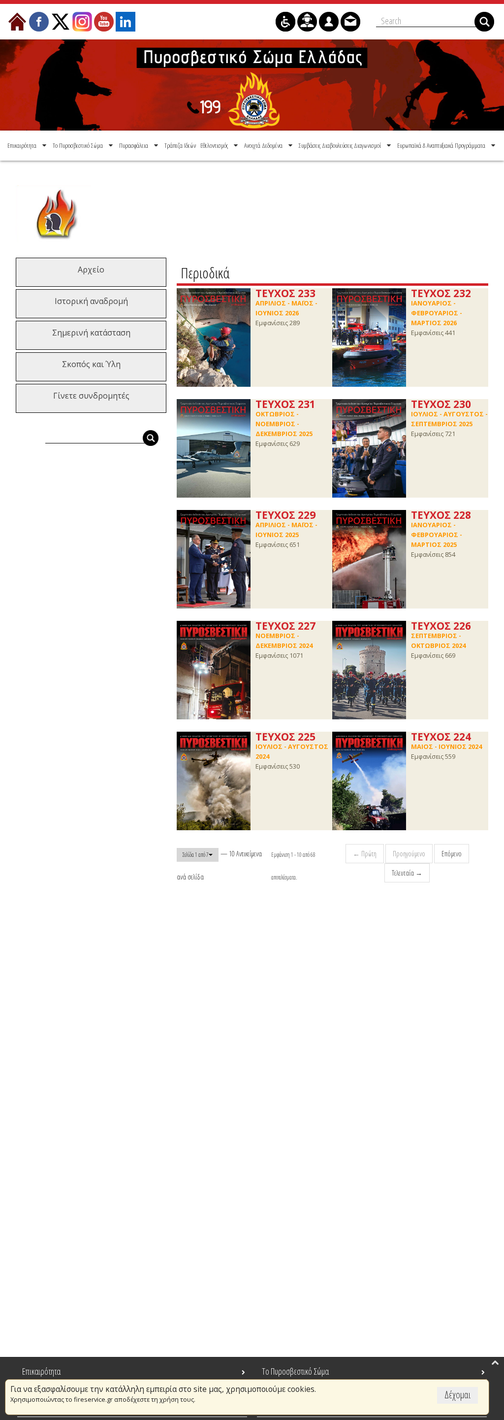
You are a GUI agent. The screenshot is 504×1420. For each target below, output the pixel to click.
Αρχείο (91, 269)
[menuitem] (27, 145)
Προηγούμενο (409, 853)
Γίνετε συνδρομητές (91, 395)
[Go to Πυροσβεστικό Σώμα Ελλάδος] (252, 85)
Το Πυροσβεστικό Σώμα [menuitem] (295, 1371)
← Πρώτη (365, 853)
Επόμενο (451, 853)
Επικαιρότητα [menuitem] (41, 1371)
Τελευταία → (407, 873)
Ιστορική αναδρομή (91, 301)
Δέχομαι (457, 1394)
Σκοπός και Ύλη (91, 364)
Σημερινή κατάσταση (91, 332)
